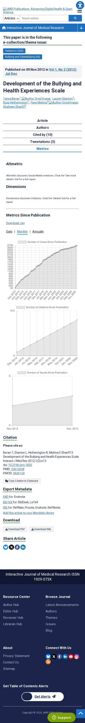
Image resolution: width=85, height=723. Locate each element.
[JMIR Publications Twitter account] (54, 656)
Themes (51, 618)
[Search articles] (75, 18)
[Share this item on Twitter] (11, 547)
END (6, 496)
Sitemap (9, 669)
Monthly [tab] (22, 231)
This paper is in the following (27, 39)
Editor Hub (10, 611)
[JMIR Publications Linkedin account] (65, 656)
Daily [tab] (9, 231)
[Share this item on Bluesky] (5, 547)
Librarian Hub (12, 624)
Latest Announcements (62, 605)
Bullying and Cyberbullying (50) (22, 56)
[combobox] (44, 18)
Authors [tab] (42, 128)
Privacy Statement (16, 656)
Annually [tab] (38, 231)
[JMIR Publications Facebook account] (59, 656)
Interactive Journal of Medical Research (35, 28)
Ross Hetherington (16, 102)
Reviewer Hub (13, 618)
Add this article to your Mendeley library (28, 513)
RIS (5, 507)
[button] (80, 5)
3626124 (19, 473)
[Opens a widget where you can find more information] (61, 718)
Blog (49, 630)
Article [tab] (42, 121)
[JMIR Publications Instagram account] (76, 656)
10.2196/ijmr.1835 (20, 465)
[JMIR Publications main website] (38, 10)
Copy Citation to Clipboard (23, 480)
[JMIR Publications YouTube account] (70, 656)
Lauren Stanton (63, 98)
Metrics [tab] (43, 149)
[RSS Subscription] (48, 661)
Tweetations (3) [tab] (42, 142)
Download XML (42, 529)
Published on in (41, 72)
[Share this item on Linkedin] (23, 547)
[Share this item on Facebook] (17, 547)
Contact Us (11, 662)
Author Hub (11, 605)
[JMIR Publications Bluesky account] (48, 656)
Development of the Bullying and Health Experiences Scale (42, 87)
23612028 (17, 469)
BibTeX (8, 502)
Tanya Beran (12, 98)
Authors (51, 611)
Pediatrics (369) (14, 50)
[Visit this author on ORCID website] (36, 98)
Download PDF (16, 529)
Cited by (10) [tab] (42, 135)
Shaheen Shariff (14, 106)
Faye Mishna (39, 102)
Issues (51, 624)
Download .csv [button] (15, 223)
